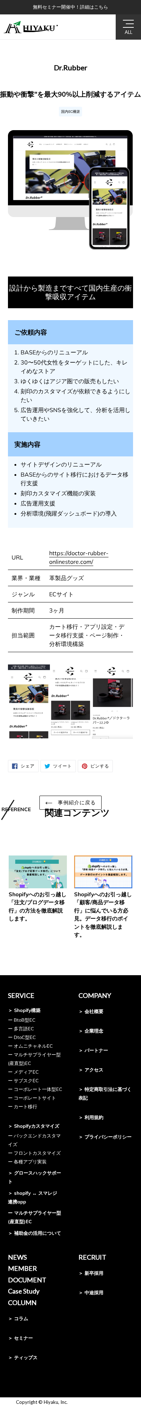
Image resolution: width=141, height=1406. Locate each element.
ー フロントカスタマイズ (34, 1153)
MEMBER (22, 1268)
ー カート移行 (22, 1106)
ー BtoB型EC (21, 1020)
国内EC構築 (70, 111)
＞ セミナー (20, 1338)
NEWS (17, 1257)
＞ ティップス (23, 1357)
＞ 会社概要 (90, 1011)
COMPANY (94, 995)
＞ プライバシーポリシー (105, 1137)
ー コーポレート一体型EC (35, 1089)
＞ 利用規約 (90, 1117)
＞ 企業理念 (90, 1031)
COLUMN (22, 1302)
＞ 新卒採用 (90, 1273)
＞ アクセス (90, 1070)
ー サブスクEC (23, 1080)
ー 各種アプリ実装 (27, 1161)
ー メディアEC (23, 1072)
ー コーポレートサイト (32, 1098)
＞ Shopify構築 (24, 1010)
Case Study (23, 1291)
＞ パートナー (93, 1050)
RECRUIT (92, 1257)
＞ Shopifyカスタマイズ (33, 1126)
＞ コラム (18, 1318)
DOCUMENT (27, 1280)
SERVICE (21, 995)
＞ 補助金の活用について (34, 1233)
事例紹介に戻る (76, 802)
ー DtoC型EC (22, 1037)
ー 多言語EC (21, 1028)
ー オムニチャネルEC (30, 1046)
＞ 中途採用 (90, 1292)
